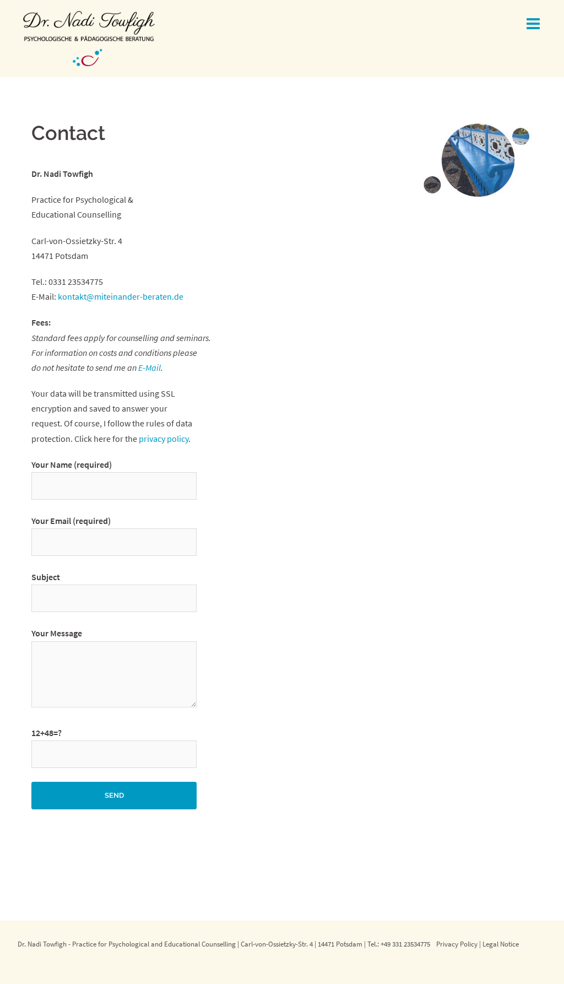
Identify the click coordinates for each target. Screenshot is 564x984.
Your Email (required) (71, 520)
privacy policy (163, 438)
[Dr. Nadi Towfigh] (89, 37)
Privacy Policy (457, 943)
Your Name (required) (71, 464)
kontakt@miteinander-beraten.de (120, 296)
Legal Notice (500, 943)
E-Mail (149, 367)
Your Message (56, 633)
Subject (45, 576)
